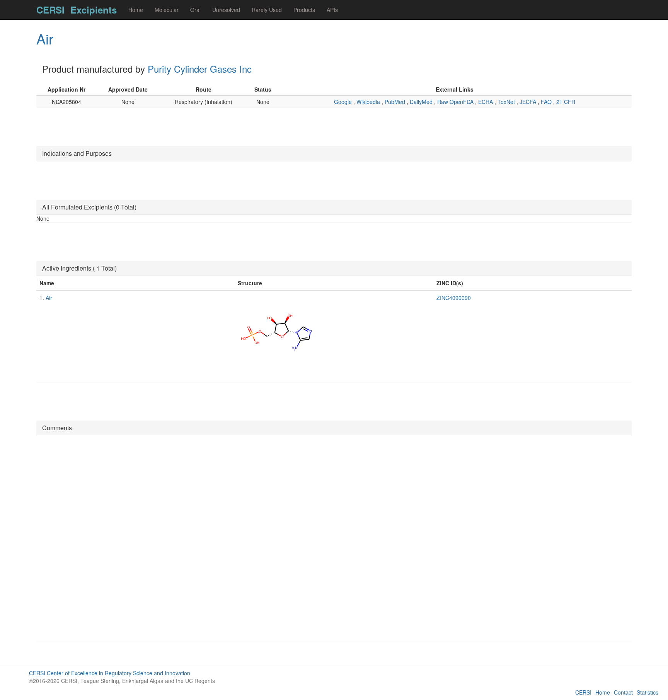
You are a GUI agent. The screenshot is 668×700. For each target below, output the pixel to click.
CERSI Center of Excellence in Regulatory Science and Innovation (109, 673)
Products (304, 10)
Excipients (93, 9)
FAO (547, 102)
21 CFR (565, 102)
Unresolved (226, 10)
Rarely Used (267, 10)
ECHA (486, 102)
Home (135, 10)
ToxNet (507, 102)
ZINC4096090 (453, 297)
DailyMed (422, 102)
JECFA (529, 102)
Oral (195, 10)
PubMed (396, 102)
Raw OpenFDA (456, 102)
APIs (332, 10)
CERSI (50, 9)
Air (44, 38)
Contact (623, 692)
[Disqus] (334, 537)
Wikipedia (369, 102)
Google (343, 102)
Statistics (647, 692)
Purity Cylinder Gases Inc (200, 68)
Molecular (167, 10)
